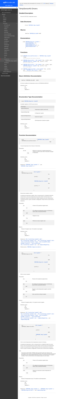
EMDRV (4, 19)
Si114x (5, 51)
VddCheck (6, 69)
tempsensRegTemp (29, 42)
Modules (3, 14)
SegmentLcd (6, 50)
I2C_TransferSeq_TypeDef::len (29, 244)
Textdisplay (6, 62)
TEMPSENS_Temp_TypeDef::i (28, 166)
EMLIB (4, 21)
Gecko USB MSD (7, 34)
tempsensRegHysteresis (31, 45)
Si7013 (5, 53)
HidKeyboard (6, 37)
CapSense (6, 26)
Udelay (5, 66)
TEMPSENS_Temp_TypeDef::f (33, 164)
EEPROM (6, 32)
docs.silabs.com (8, 5)
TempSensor (6, 59)
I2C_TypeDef (39, 60)
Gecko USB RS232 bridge (9, 35)
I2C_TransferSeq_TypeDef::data (46, 240)
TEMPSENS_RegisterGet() (27, 390)
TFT (5, 57)
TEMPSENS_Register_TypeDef (32, 41)
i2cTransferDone (36, 243)
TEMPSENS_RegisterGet (29, 60)
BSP (4, 16)
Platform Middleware (7, 71)
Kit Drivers (5, 23)
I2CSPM (6, 39)
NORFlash (6, 46)
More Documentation (5, 75)
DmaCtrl (6, 30)
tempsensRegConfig (30, 44)
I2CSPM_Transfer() (26, 243)
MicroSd (6, 43)
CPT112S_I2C (7, 25)
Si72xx (5, 55)
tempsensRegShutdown (30, 46)
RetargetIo (6, 48)
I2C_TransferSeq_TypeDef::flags (29, 241)
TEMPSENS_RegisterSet (29, 64)
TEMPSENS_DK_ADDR (34, 33)
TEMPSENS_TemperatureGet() (34, 247)
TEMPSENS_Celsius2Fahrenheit (30, 55)
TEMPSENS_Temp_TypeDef (11, 60)
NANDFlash (6, 44)
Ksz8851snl (6, 41)
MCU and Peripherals (6, 12)
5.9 (44, 3)
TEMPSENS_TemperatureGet (29, 69)
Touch (5, 64)
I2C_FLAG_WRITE (43, 315)
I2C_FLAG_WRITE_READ (45, 241)
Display (5, 28)
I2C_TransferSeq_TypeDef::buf (29, 240)
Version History (5, 73)
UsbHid (5, 68)
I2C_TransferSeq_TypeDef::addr (34, 239)
